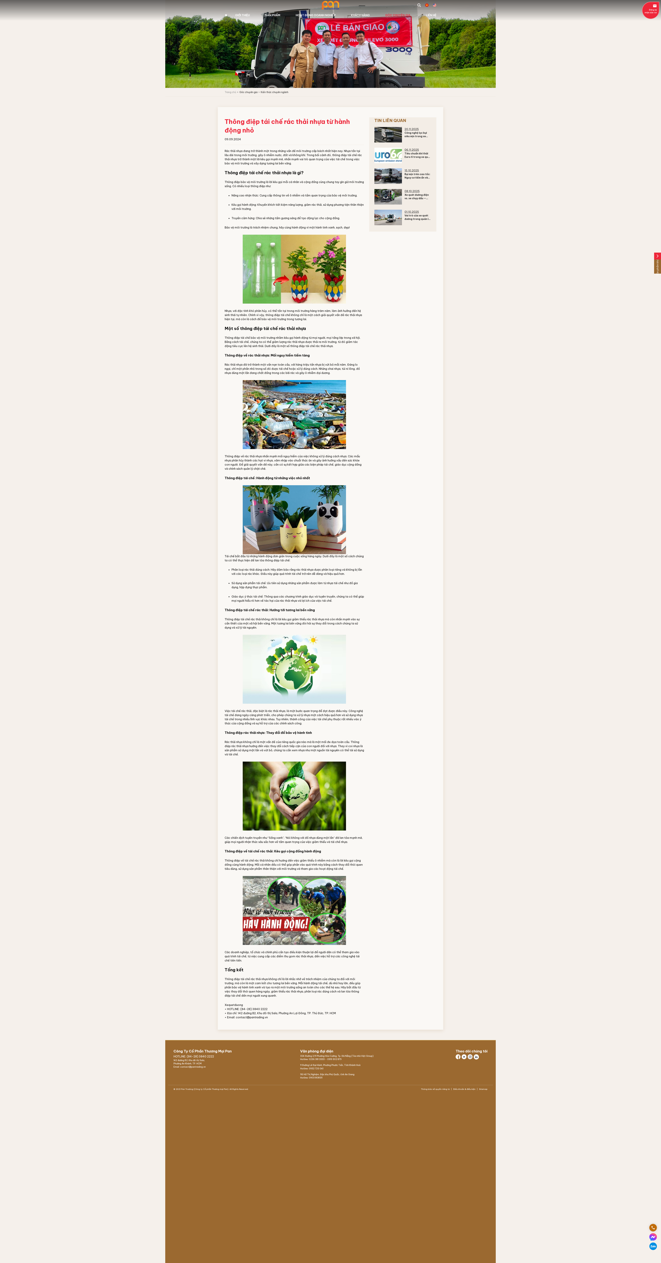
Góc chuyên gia (397, 15)
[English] (434, 5)
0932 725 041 (316, 1068)
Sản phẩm (272, 15)
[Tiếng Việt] (427, 5)
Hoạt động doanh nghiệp (316, 15)
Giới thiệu (242, 15)
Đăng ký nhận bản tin (651, 9)
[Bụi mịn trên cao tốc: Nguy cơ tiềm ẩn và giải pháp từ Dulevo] (388, 176)
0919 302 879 (334, 1059)
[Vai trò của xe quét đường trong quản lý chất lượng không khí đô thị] (388, 217)
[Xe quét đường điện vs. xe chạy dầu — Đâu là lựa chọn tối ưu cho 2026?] (388, 197)
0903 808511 (315, 1077)
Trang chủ (226, 15)
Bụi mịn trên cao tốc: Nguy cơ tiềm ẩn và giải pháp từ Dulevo (417, 178)
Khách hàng (360, 15)
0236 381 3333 (317, 1059)
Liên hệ (431, 15)
